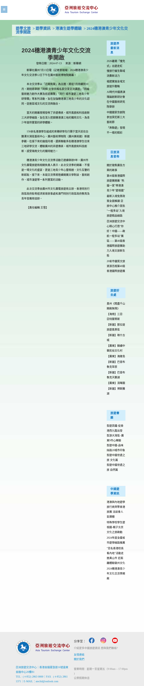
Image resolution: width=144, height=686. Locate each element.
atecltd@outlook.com (47, 681)
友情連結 (79, 654)
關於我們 (79, 659)
